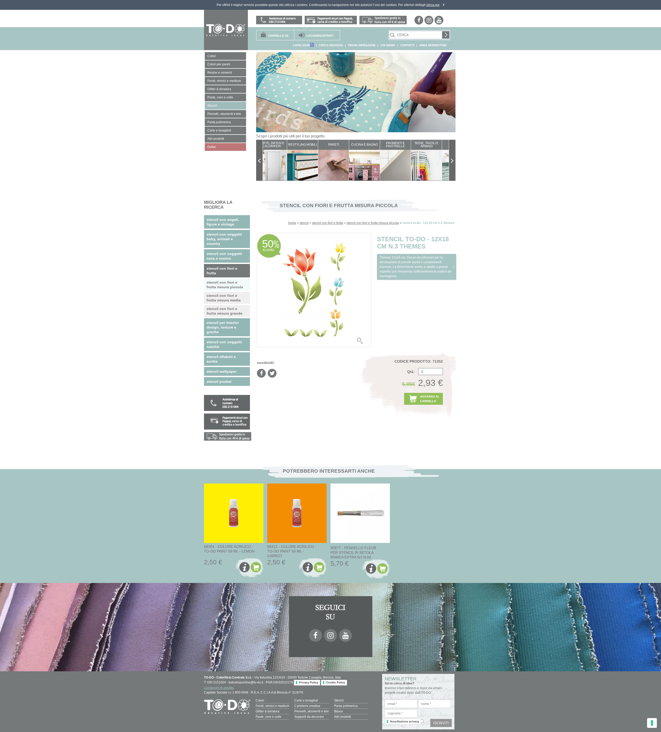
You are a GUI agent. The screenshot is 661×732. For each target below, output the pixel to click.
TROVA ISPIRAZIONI (361, 45)
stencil (304, 223)
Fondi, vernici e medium (272, 706)
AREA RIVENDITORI (432, 45)
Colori (260, 700)
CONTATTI (407, 45)
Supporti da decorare (309, 717)
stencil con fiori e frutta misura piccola (373, 223)
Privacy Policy (308, 682)
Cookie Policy (335, 682)
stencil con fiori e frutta (327, 223)
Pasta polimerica (346, 706)
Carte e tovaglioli (306, 700)
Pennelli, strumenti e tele (311, 711)
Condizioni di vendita (219, 688)
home (292, 223)
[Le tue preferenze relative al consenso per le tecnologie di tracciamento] (652, 723)
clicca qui (432, 5)
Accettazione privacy (404, 721)
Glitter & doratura (267, 711)
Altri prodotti (342, 717)
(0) (278, 35)
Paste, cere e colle (268, 717)
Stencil (339, 700)
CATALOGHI (301, 45)
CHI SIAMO (387, 45)
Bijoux (338, 711)
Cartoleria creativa (307, 706)
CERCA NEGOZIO (331, 45)
